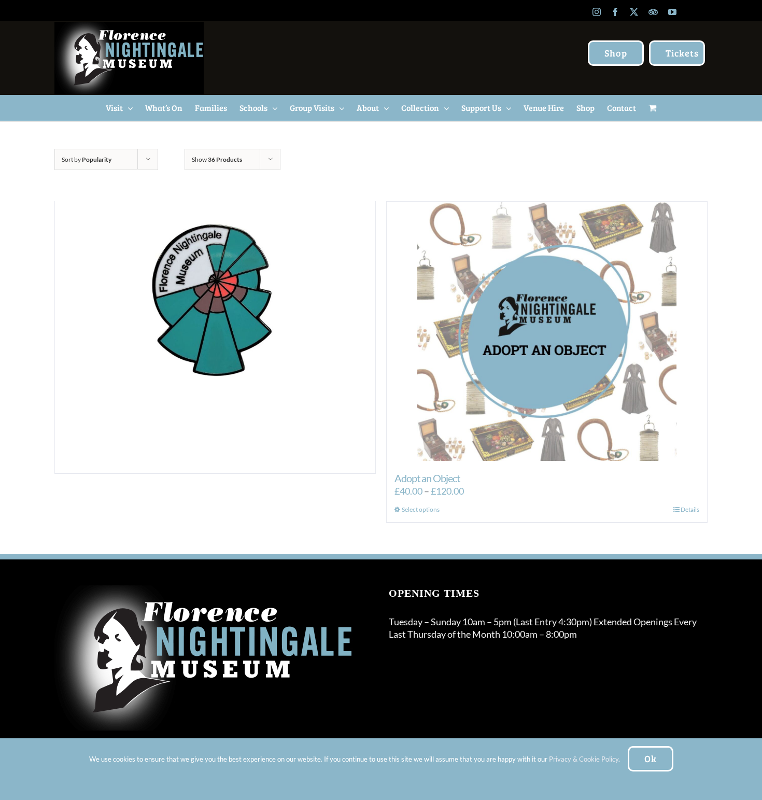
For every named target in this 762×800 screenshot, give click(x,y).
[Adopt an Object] (547, 331)
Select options (421, 509)
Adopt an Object (427, 478)
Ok (650, 758)
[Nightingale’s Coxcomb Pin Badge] (215, 307)
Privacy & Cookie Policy (583, 759)
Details (690, 509)
